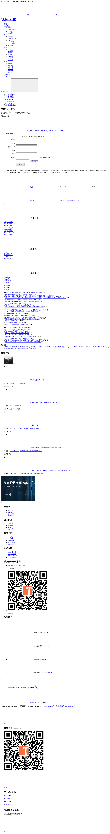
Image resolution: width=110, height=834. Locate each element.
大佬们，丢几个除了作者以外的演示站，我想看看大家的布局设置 (50, 470)
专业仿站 (7, 279)
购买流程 (10, 523)
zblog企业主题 (9, 94)
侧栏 (28, 348)
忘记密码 (38, 347)
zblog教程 (10, 36)
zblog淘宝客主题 (9, 232)
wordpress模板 (12, 29)
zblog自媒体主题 (12, 555)
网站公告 (10, 69)
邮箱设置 (7, 347)
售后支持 (7, 804)
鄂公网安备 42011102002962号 (66, 706)
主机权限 (22, 347)
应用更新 (10, 60)
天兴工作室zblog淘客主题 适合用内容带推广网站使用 (26, 428)
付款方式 (10, 529)
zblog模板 (10, 27)
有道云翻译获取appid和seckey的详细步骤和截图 (19, 294)
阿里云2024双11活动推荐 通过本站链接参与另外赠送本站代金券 (24, 307)
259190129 (45, 659)
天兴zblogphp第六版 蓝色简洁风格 (15, 331)
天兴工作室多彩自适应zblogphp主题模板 (17, 334)
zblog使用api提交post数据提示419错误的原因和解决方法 (21, 301)
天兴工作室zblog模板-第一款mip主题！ (16, 324)
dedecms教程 (11, 44)
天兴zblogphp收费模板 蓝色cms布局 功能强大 (18, 338)
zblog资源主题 (9, 98)
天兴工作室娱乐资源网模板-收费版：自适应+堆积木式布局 (22, 319)
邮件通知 (22, 348)
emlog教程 (11, 42)
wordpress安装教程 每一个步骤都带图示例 (17, 315)
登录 (57, 15)
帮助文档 (10, 40)
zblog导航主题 (8, 234)
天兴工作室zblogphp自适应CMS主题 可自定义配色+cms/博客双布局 (25, 340)
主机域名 (7, 282)
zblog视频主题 (8, 231)
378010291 (47, 646)
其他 (5, 61)
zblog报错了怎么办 (10, 105)
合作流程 (10, 51)
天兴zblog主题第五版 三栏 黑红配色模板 (17, 333)
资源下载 (10, 67)
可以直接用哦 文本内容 (37, 380)
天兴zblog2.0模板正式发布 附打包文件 (16, 329)
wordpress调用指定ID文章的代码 (14, 313)
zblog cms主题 (12, 557)
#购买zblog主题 (74, 200)
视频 (5, 47)
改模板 (75, 347)
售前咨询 (7, 798)
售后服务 (10, 56)
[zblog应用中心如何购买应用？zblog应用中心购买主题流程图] (28, 167)
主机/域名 (7, 74)
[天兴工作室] (8, 19)
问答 (5, 76)
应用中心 (7, 26)
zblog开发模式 (30, 347)
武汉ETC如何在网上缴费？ (13, 322)
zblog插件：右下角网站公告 (18, 383)
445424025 (47, 632)
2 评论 (32, 200)
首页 (5, 24)
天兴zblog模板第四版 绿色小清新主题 (16, 327)
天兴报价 (10, 54)
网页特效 (10, 45)
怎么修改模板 (9, 103)
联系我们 (10, 52)
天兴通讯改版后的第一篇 (12, 320)
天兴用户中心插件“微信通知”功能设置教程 (18, 305)
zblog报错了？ (8, 258)
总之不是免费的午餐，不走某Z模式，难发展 (43, 402)
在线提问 (10, 544)
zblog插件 (10, 33)
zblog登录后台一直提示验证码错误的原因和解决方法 (21, 299)
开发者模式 (46, 347)
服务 (5, 49)
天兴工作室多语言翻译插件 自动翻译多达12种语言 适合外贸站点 (24, 292)
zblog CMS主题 (8, 227)
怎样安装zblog (9, 101)
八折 (63, 347)
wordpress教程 (12, 38)
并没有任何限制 (35, 425)
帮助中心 (10, 63)
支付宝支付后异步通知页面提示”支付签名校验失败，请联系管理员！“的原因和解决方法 (31, 296)
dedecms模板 (11, 542)
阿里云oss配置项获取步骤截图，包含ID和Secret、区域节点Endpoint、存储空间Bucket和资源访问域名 (35, 298)
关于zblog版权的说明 (16, 405)
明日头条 (15, 348)
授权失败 (57, 347)
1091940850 (48, 672)
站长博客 (10, 70)
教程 (5, 35)
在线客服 (33, 702)
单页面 (80, 347)
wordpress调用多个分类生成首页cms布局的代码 (19, 312)
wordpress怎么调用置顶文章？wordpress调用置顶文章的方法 (23, 317)
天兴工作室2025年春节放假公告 (14, 303)
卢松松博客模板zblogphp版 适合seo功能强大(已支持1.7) (21, 336)
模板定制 (7, 277)
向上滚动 (33, 348)
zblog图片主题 (9, 96)
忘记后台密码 (9, 99)
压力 (92, 347)
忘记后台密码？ (9, 253)
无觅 (52, 347)
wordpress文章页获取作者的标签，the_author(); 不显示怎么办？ (23, 310)
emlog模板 (11, 31)
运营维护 (10, 58)
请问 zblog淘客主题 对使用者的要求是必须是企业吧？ (46, 447)
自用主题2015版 (99, 347)
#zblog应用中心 (65, 200)
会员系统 (86, 347)
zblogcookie (69, 347)
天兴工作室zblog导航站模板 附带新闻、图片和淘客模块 (26, 473)
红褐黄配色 (15, 347)
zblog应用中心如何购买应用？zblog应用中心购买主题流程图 (44, 130)
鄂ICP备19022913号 (48, 706)
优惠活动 (10, 65)
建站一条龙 (7, 281)
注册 (28, 15)
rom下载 (10, 72)
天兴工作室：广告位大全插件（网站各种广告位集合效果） (23, 342)
